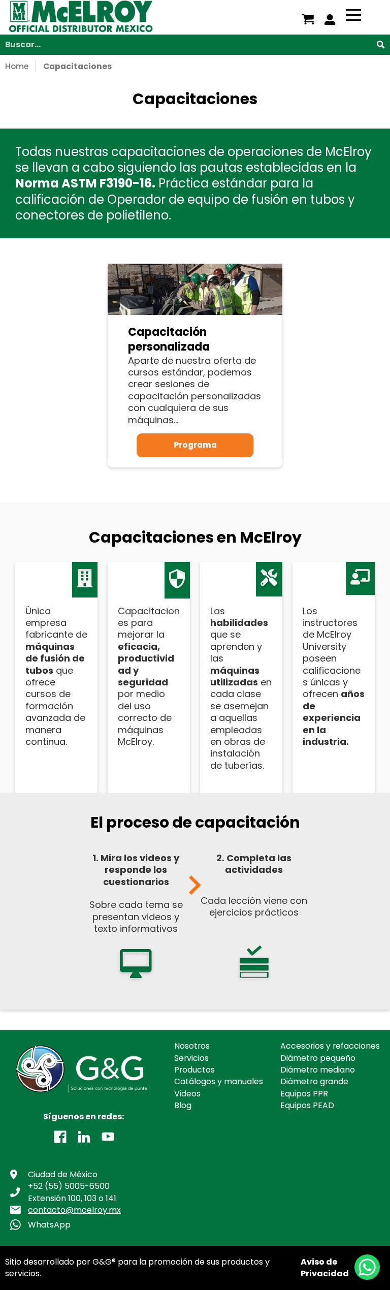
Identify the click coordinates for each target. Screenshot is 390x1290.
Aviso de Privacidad (325, 1267)
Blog (182, 1105)
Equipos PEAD (307, 1105)
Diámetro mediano (317, 1070)
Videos (187, 1093)
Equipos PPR (304, 1093)
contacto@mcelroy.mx (74, 1210)
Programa (195, 445)
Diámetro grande (314, 1081)
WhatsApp (49, 1225)
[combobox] (195, 45)
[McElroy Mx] (105, 17)
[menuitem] (308, 19)
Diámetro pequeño (317, 1058)
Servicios (191, 1058)
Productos (194, 1070)
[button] (60, 1136)
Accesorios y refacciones (330, 1046)
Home (16, 66)
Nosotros (192, 1046)
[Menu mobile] (353, 16)
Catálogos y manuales (218, 1081)
